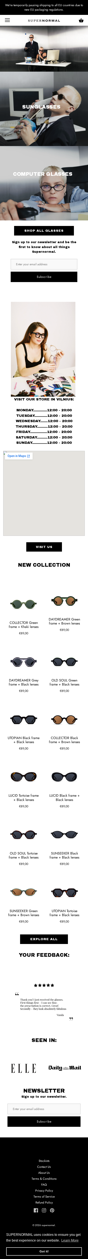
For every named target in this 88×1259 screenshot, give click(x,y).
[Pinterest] (52, 1210)
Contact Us (44, 1167)
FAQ (44, 1184)
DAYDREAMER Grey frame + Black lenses (23, 682)
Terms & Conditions (44, 1179)
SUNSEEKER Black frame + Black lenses (64, 855)
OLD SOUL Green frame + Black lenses (64, 682)
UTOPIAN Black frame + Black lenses (24, 740)
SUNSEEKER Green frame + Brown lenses (23, 913)
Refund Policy (44, 1202)
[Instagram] (44, 1210)
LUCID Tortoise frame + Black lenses (24, 797)
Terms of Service (44, 1196)
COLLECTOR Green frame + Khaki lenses (23, 625)
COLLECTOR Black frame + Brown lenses (64, 740)
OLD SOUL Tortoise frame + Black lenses (23, 855)
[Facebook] (36, 1210)
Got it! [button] (44, 1251)
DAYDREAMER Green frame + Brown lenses (64, 621)
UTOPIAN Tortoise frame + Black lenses (64, 913)
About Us (44, 1173)
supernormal (48, 1225)
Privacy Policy (44, 1190)
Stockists (44, 1161)
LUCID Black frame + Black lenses (64, 797)
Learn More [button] (70, 1240)
